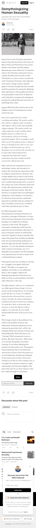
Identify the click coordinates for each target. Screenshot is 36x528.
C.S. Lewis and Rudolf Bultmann (11, 439)
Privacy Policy (24, 506)
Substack (8, 524)
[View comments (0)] (8, 29)
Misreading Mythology (9, 442)
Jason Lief (9, 23)
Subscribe (24, 3)
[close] (30, 466)
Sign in (32, 3)
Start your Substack (13, 519)
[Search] (32, 432)
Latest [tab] (9, 432)
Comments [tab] (6, 407)
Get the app (28, 519)
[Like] (4, 29)
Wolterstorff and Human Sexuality (12, 453)
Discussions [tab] (17, 432)
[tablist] (10, 407)
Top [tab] (4, 432)
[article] (18, 442)
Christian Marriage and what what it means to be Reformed (12, 458)
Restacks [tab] (15, 407)
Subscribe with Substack (19, 498)
